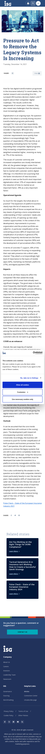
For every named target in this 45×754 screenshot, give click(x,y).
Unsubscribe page (30, 700)
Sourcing (6, 696)
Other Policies (23, 715)
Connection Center (30, 696)
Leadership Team (9, 675)
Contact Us (22, 632)
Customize (21, 392)
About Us (6, 662)
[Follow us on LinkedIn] (13, 721)
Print (36, 73)
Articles (26, 691)
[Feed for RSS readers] (22, 721)
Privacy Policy (8, 711)
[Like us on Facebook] (4, 721)
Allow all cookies (22, 385)
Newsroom (7, 679)
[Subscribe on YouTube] (17, 721)
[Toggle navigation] (38, 3)
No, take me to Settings (29, 378)
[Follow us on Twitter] (9, 721)
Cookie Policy (8, 715)
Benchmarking (8, 700)
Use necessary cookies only (22, 399)
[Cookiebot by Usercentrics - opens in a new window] (32, 352)
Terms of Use (23, 711)
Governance (7, 691)
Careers (6, 666)
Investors (6, 671)
